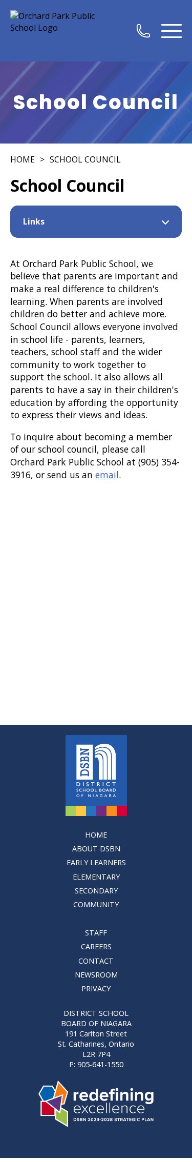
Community (96, 904)
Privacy (96, 988)
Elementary (96, 877)
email (107, 474)
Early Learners (96, 862)
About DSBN (96, 848)
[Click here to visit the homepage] (96, 775)
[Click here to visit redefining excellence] (96, 1104)
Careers (96, 946)
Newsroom (96, 975)
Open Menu (171, 30)
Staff (96, 932)
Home (22, 159)
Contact (96, 961)
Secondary (96, 890)
